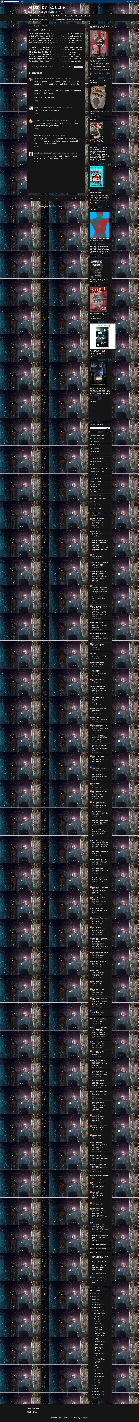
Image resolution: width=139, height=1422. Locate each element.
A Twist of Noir (96, 508)
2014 (94, 1293)
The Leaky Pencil (98, 1071)
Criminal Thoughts (99, 830)
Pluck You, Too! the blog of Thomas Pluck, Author (100, 1267)
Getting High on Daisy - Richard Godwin (98, 1195)
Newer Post (34, 198)
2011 (94, 1302)
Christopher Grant (42, 120)
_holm (94, 653)
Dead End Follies (98, 909)
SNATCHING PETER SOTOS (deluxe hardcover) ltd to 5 (100, 944)
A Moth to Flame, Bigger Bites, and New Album (99, 690)
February (97, 1391)
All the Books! (98, 664)
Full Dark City (98, 878)
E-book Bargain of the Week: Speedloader (99, 1333)
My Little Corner (98, 802)
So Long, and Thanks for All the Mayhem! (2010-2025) (100, 625)
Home (32, 16)
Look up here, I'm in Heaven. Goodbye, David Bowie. (100, 930)
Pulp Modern (94, 441)
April (96, 1386)
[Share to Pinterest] (82, 67)
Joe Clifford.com (98, 687)
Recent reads (97, 1177)
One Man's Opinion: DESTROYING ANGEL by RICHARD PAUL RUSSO (100, 589)
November (97, 1307)
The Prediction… (98, 1012)
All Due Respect (96, 465)
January (97, 1394)
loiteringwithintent (100, 1042)
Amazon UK (93, 159)
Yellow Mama (94, 475)
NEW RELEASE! (97, 983)
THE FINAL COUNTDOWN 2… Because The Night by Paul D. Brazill (100, 844)
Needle (92, 502)
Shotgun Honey (95, 461)
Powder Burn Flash (97, 472)
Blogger (84, 1418)
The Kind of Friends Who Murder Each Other (67, 19)
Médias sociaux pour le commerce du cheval (100, 833)
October (97, 1310)
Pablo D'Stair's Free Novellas (98, 1368)
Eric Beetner (97, 982)
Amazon (101, 158)
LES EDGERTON (98, 1373)
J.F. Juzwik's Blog (99, 791)
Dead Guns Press (98, 956)
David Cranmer (40, 108)
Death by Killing (46, 7)
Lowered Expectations (100, 821)
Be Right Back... (97, 1322)
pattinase (96, 531)
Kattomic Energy (98, 662)
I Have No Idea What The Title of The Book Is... (100, 1003)
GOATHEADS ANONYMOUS (100, 852)
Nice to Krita (97, 566)
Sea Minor (96, 586)
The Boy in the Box (99, 719)
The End (95, 853)
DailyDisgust (97, 1142)
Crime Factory (95, 481)
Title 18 (95, 718)
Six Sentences (97, 555)
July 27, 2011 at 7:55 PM (56, 136)
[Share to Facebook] (80, 67)
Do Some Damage (98, 644)
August (97, 1316)
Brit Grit (96, 970)
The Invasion (97, 556)
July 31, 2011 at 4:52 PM (65, 153)
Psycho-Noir (96, 927)
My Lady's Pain (98, 1186)
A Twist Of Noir (98, 1051)
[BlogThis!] (77, 67)
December (97, 1304)
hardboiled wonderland (96, 671)
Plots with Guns (96, 478)
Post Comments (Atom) (63, 206)
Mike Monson (96, 774)
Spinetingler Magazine (98, 468)
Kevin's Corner (98, 519)
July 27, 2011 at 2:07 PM (59, 79)
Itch (93, 785)
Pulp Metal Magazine (98, 498)
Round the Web (99, 1376)
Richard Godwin (98, 1223)
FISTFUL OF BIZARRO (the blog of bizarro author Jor (100, 939)
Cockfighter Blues (99, 673)
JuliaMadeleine (98, 1102)
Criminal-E (96, 1115)
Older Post (78, 198)
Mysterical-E (95, 505)
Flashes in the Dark (98, 458)
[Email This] (75, 67)
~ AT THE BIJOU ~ (98, 1018)
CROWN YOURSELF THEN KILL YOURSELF (100, 1257)
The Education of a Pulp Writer (99, 726)
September (98, 1313)
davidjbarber (97, 1011)
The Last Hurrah (98, 712)
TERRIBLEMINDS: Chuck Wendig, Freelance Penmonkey (100, 542)
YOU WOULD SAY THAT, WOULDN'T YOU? (100, 1126)
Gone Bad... (96, 1192)
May (95, 1383)
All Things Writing (99, 859)
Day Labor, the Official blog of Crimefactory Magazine (98, 1211)
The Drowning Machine (100, 1175)
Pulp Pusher (94, 448)
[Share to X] (78, 67)
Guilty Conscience (99, 1248)
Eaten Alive (94, 451)
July (96, 1319)
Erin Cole (96, 1252)
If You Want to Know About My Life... (100, 563)
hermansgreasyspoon (99, 1244)
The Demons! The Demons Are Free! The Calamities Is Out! (100, 547)
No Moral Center (98, 679)
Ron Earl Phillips (99, 736)
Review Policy (55, 16)
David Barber (40, 79)
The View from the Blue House (99, 709)
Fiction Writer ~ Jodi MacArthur (98, 1061)
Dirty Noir (94, 455)
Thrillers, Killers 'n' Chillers (99, 1028)
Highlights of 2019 (99, 768)
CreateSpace (97, 161)
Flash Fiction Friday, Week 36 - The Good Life (99, 794)
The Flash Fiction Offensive (97, 486)
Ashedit (95, 767)
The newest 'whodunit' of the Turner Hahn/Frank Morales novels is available (99, 613)
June (96, 1380)
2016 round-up (97, 921)
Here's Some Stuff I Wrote (38, 19)
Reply (36, 101)
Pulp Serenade (97, 869)
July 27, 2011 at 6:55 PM (64, 120)
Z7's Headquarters (99, 1273)
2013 (94, 1296)
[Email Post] (70, 67)
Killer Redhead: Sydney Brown (99, 1340)
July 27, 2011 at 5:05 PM (60, 108)
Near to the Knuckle (98, 438)
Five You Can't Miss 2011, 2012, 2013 (77, 16)
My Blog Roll (97, 1129)
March (96, 1388)
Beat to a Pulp (95, 495)
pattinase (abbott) (43, 153)
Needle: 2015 (97, 965)
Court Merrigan (98, 1277)
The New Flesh (97, 1203)
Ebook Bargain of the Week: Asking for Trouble (99, 1360)
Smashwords (103, 159)
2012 (94, 1299)
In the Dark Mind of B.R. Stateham (100, 607)
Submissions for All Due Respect (99, 1348)
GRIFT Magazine (95, 445)
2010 (94, 1398)
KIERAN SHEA (96, 1135)
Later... (95, 1137)
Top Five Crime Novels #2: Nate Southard (98, 1118)
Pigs (93, 681)
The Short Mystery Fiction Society (99, 572)
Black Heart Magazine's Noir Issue (98, 1327)
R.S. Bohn (96, 784)
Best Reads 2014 (98, 992)
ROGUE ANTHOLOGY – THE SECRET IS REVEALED (99, 974)
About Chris (42, 16)
